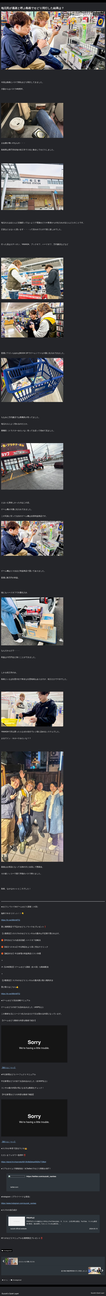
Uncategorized (7, 1250)
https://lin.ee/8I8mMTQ (10, 919)
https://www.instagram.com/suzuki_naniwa (18, 1203)
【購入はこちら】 (8, 1067)
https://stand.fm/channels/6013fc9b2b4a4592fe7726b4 (23, 1161)
